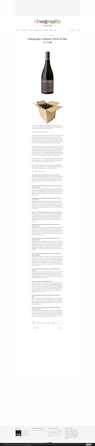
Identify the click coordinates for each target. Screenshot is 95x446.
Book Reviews (25, 30)
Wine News (46, 30)
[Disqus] (47, 360)
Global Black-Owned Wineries (71, 431)
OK (88, 444)
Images (30, 30)
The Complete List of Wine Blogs (71, 434)
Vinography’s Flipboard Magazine (71, 435)
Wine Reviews (18, 30)
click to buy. (36, 194)
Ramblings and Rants (38, 30)
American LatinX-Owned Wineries (71, 430)
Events (51, 30)
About (55, 30)
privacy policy (28, 444)
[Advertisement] (47, 7)
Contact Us (67, 438)
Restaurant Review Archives (70, 437)
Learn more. (50, 436)
